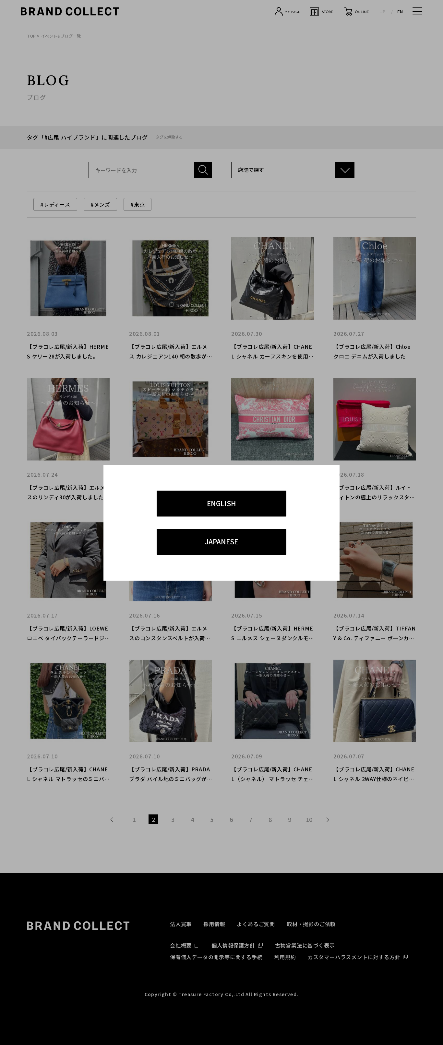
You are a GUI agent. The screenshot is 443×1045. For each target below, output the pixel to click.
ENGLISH (221, 503)
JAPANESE (221, 541)
